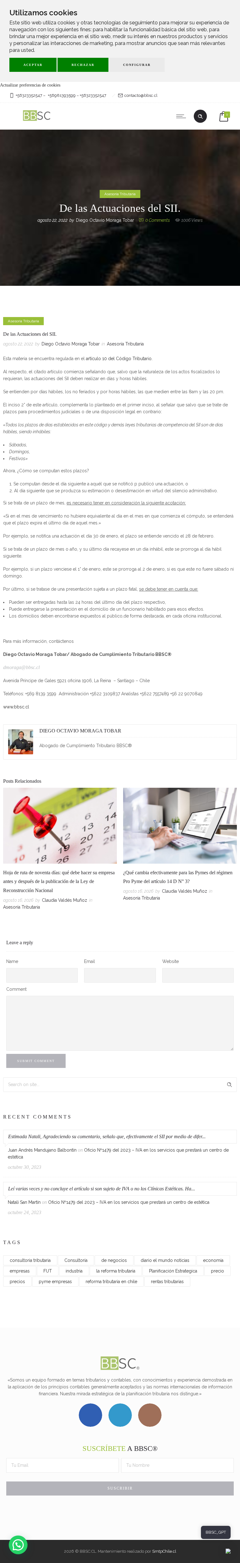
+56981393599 (62, 95)
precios (17, 1281)
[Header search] (200, 116)
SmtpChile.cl (164, 1551)
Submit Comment (36, 1061)
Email (89, 961)
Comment (16, 989)
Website (170, 961)
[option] (60, 850)
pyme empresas (55, 1281)
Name (12, 961)
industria (74, 1270)
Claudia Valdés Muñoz (64, 900)
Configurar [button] (137, 65)
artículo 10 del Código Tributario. (119, 358)
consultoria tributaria (30, 1260)
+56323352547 (29, 95)
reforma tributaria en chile (111, 1281)
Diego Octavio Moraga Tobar (105, 220)
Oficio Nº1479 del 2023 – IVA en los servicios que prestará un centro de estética (128, 1202)
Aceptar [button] (32, 65)
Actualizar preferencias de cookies (30, 85)
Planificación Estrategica (173, 1270)
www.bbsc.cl (16, 706)
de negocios (114, 1260)
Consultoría (76, 1260)
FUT (47, 1270)
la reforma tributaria (115, 1270)
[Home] (37, 121)
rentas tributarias (167, 1281)
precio (217, 1270)
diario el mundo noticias (165, 1260)
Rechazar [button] (83, 65)
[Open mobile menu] (182, 116)
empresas (20, 1270)
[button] (18, 1545)
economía (213, 1260)
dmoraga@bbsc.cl (21, 667)
